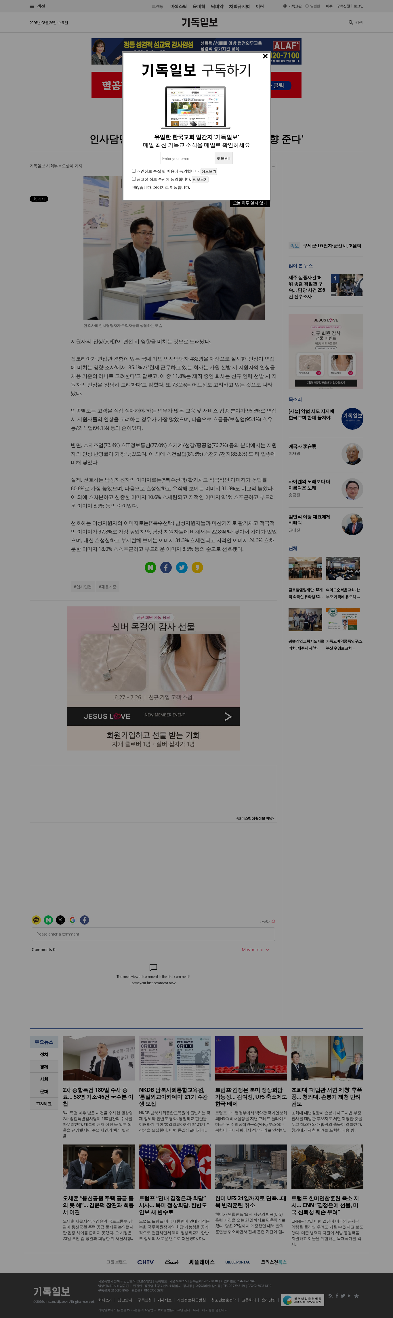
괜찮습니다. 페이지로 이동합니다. (161, 187)
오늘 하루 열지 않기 (250, 202)
